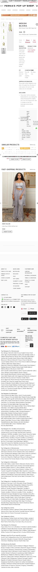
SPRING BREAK (25, 420)
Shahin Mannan (27, 388)
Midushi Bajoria (23, 24)
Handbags (4, 499)
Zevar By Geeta (31, 434)
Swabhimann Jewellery (8, 436)
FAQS (26, 284)
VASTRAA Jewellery (12, 434)
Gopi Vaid (25, 381)
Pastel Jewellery (28, 490)
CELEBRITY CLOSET (17, 281)
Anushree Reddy (12, 354)
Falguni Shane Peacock (7, 356)
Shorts (12, 467)
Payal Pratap (23, 365)
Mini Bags (22, 501)
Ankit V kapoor (5, 397)
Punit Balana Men (6, 406)
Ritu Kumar (14, 368)
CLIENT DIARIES (17, 288)
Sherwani (22, 463)
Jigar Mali (20, 386)
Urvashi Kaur (4, 390)
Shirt (31, 520)
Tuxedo (3, 471)
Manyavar (4, 360)
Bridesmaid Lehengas (12, 453)
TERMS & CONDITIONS (30, 277)
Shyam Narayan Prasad (17, 379)
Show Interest (27, 41)
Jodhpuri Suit (28, 469)
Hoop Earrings (5, 495)
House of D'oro (29, 436)
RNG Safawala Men (6, 418)
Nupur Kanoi (16, 363)
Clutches (28, 497)
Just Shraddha (20, 436)
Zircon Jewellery (18, 490)
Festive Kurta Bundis (20, 474)
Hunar (24, 434)
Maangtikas (17, 485)
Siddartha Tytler (31, 370)
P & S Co (10, 526)
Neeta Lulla (11, 376)
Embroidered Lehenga (26, 509)
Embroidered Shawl (6, 504)
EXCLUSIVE (15, 273)
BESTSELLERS (16, 271)
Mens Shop (30, 474)
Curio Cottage (5, 430)
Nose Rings (10, 485)
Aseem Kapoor (13, 390)
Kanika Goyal (29, 379)
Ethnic (34, 472)
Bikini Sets (12, 455)
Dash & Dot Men (9, 395)
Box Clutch (20, 502)
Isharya (12, 430)
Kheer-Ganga (29, 400)
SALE (14, 276)
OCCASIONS (16, 286)
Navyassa (14, 528)
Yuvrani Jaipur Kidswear (25, 528)
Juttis (16, 497)
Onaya (20, 360)
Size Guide (34, 41)
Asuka (9, 400)
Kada (32, 495)
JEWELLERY (17, 1)
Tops (27, 451)
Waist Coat (13, 465)
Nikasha (28, 374)
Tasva (2, 395)
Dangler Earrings (17, 493)
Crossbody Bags (5, 501)
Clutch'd (28, 432)
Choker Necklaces (15, 495)
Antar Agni (4, 354)
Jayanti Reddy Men (6, 423)
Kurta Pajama (20, 469)
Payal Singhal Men (6, 416)
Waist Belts (15, 499)
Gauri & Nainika (27, 360)
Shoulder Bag (5, 502)
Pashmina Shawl (28, 502)
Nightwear (17, 457)
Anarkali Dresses (24, 511)
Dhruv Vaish (18, 395)
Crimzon (25, 444)
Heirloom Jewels (5, 488)
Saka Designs (31, 530)
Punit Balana (31, 365)
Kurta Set (12, 511)
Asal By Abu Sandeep (23, 354)
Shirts (17, 463)
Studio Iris (4, 388)
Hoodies (3, 467)
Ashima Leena (21, 374)
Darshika (28, 402)
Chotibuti (23, 526)
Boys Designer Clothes (7, 518)
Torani (3, 385)
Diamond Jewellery (17, 492)
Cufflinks (28, 472)
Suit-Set (28, 467)
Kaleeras (24, 485)
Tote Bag (28, 501)
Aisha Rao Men (28, 409)
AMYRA (25, 441)
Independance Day (14, 537)
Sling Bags (29, 499)
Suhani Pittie (4, 444)
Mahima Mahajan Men (7, 414)
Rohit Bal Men (31, 398)
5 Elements (30, 439)
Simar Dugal (9, 385)
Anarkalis (9, 450)
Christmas (4, 540)
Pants (2, 465)
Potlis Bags (22, 497)
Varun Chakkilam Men (19, 423)
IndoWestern (10, 474)
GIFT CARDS (16, 278)
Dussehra (9, 539)
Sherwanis (4, 451)
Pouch (9, 499)
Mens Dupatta (23, 471)
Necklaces (4, 483)
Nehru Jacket (11, 463)
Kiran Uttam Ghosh (20, 361)
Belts (12, 497)
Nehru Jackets (29, 518)
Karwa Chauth (18, 540)
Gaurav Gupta (23, 372)
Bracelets (19, 483)
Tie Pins (20, 465)
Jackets (22, 455)
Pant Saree (12, 458)
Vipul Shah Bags (17, 441)
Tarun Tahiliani (5, 372)
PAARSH (25, 414)
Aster (20, 434)
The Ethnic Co (5, 402)
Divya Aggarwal (5, 379)
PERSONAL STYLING (18, 283)
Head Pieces (4, 486)
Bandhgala (16, 471)
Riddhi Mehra (28, 367)
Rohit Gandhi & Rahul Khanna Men (22, 418)
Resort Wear (4, 455)
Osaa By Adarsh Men (27, 356)
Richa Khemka (9, 386)
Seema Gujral (22, 370)
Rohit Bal (20, 368)
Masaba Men (18, 414)
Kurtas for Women (30, 450)
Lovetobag (29, 437)
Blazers (23, 467)
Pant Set (14, 476)
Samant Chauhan (16, 377)
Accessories (4, 472)
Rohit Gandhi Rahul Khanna (8, 374)
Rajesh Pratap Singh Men (29, 397)
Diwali (3, 537)
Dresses (10, 451)
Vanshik (4, 398)
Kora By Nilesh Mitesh (7, 425)
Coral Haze (9, 441)
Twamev (22, 400)
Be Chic (3, 441)
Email (25, 308)
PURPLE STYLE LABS (6, 271)
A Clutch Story (13, 439)
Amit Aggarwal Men (17, 406)
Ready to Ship (20, 458)
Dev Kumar (4, 404)
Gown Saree (4, 458)
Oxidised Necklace (26, 495)
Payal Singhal (14, 372)
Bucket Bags (14, 501)
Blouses (23, 457)
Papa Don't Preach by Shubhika (9, 365)
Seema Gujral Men (6, 420)
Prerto (20, 444)
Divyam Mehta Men (16, 397)
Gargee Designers (24, 411)
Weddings (10, 540)
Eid (21, 537)
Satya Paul (29, 353)
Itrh (15, 386)
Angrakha (9, 471)
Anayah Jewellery (20, 437)
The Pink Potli (21, 432)
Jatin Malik (10, 407)
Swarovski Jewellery (7, 490)
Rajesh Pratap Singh (17, 367)
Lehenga (16, 509)
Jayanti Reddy (5, 361)
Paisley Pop (29, 443)
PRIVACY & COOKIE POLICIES (30, 281)
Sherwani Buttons (6, 469)
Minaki (3, 437)
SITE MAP (27, 286)
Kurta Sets (16, 450)
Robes (8, 467)
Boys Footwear (17, 521)
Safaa (2, 386)
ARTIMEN (15, 409)
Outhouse (3, 434)
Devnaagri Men (24, 404)
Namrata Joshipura (30, 376)
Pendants (13, 488)
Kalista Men (4, 413)
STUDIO (34, 1)
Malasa (15, 385)
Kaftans (31, 451)
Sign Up (31, 345)
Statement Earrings (6, 493)
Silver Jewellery (27, 492)
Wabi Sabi (4, 400)
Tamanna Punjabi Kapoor (15, 388)
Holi (7, 537)
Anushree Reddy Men (20, 407)
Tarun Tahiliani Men (29, 406)
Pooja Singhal (21, 353)
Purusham (12, 402)
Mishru (4, 363)
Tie (33, 476)
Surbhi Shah (25, 377)
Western (3, 474)
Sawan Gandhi (24, 383)
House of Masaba (6, 383)
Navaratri (3, 539)
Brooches (3, 478)
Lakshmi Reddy (31, 526)
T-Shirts (18, 467)
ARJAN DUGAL (5, 411)
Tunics (2, 453)
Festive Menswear (6, 476)
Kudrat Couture (23, 413)
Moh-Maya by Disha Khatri (22, 430)
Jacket (23, 520)
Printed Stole (16, 504)
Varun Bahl (4, 376)
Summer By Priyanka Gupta (8, 358)
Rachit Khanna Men (6, 409)
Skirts (17, 455)
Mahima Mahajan (31, 361)
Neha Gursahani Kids (15, 530)
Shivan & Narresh (12, 360)
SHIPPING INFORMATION (28, 272)
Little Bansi (17, 526)
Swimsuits (4, 457)
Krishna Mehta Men (13, 404)
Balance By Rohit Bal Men (21, 422)
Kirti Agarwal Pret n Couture (18, 532)
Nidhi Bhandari (22, 439)
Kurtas (28, 463)
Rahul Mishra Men (24, 416)
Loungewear (12, 472)
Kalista (12, 361)
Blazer (27, 520)
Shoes (2, 497)
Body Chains (12, 486)
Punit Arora (15, 416)
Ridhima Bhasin (5, 368)
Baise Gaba (20, 358)
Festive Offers (29, 458)
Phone (32, 308)
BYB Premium (31, 532)
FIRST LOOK (4, 280)
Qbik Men (3, 407)
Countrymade (26, 395)
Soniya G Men (16, 420)
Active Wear (21, 476)
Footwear (28, 476)
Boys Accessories (27, 521)
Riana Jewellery (10, 437)
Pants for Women (30, 453)
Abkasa (20, 409)
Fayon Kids (4, 526)
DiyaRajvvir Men (14, 411)
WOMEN (4, 1)
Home (2, 19)
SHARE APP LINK (32, 313)
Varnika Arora (5, 432)
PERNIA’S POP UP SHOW (5, 274)
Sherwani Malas (21, 472)
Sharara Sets (21, 451)
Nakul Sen (9, 363)
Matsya (31, 383)
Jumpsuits (28, 455)
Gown (15, 451)
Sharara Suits (5, 511)
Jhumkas (25, 493)
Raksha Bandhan (27, 537)
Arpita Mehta (15, 383)
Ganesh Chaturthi (18, 539)
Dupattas (10, 457)
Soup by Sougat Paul (15, 381)
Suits (32, 463)
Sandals (7, 497)
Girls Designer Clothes (7, 509)
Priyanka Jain (5, 381)
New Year (26, 540)
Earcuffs (30, 485)
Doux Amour (4, 439)
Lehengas (3, 450)
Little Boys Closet (6, 528)
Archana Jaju (30, 385)
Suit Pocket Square (28, 465)
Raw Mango (4, 353)
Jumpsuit (30, 471)
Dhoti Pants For (5, 513)
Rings (24, 483)
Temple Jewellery (6, 492)
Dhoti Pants (22, 453)
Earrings (10, 483)
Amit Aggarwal (19, 376)
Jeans (13, 469)
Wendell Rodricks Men (7, 422)
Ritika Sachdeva (13, 444)
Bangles (29, 483)
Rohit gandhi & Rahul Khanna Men (16, 398)
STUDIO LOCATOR (5, 277)
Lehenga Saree (30, 457)
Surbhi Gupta (22, 385)
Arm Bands (20, 486)
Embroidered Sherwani (13, 520)
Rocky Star (18, 356)
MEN (10, 1)
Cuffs (14, 483)
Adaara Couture (28, 386)
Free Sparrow (5, 530)
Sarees (22, 450)
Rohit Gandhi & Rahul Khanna (9, 370)
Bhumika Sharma (6, 377)
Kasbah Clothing (13, 413)
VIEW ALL (32, 144)
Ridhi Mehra (28, 358)
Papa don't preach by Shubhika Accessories (13, 443)
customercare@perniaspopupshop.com (12, 301)
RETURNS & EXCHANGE (30, 275)
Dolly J (32, 354)
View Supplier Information (31, 50)
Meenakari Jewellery (23, 488)
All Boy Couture (5, 532)
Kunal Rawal (15, 400)
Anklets (26, 486)
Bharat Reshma (20, 402)
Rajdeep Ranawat (6, 367)
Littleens (24, 530)
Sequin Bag (13, 502)
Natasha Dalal (13, 353)
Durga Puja (27, 539)
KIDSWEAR (26, 1)
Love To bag (13, 432)
